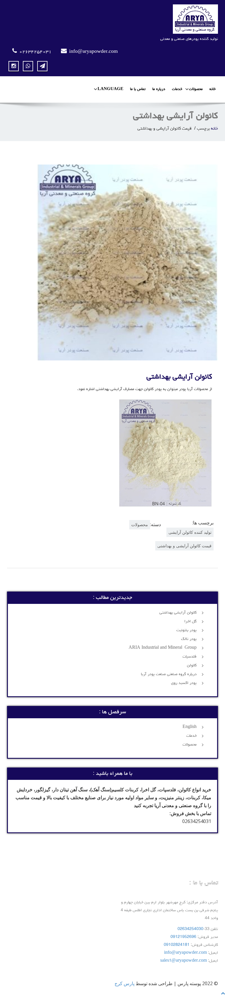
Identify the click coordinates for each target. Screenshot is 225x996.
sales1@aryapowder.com (183, 960)
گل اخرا (190, 621)
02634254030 (190, 929)
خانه (212, 89)
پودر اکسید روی (184, 683)
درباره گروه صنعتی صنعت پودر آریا (169, 674)
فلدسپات (190, 656)
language (110, 89)
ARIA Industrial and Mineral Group (163, 648)
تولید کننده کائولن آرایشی (190, 532)
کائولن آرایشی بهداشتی (179, 377)
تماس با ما (138, 89)
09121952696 (183, 937)
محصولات (196, 89)
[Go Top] (223, 993)
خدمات (177, 89)
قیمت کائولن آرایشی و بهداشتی (184, 545)
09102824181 (177, 945)
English (190, 727)
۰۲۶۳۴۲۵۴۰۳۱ (35, 52)
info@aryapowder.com (93, 52)
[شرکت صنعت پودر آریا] (112, 19)
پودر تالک (189, 639)
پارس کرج (124, 983)
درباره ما (158, 89)
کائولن (192, 665)
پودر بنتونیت (186, 630)
